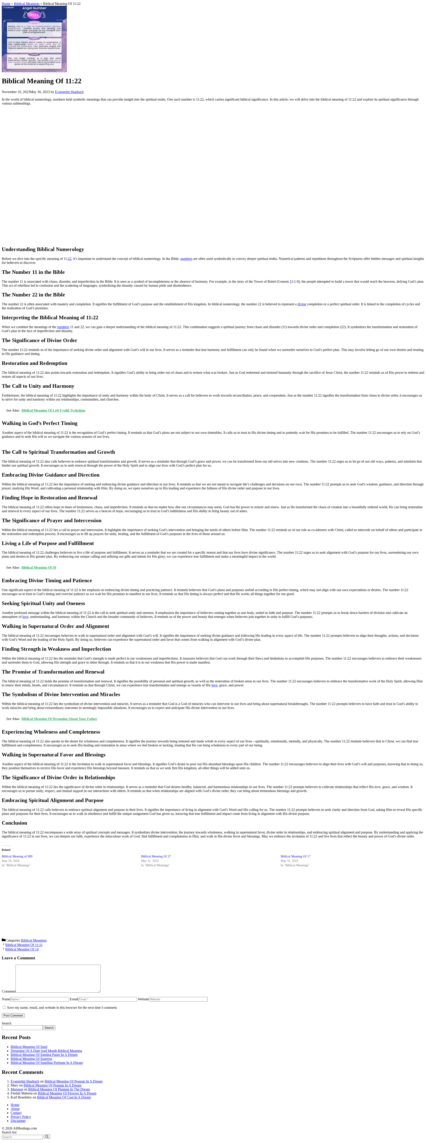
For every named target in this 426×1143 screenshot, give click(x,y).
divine (302, 304)
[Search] (47, 1136)
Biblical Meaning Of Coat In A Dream (64, 1097)
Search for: (9, 1132)
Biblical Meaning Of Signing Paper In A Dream (44, 1055)
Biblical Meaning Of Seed (29, 1047)
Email (74, 999)
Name (6, 999)
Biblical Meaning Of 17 (295, 856)
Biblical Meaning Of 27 (156, 856)
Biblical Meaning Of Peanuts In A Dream (74, 1081)
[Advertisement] (135, 175)
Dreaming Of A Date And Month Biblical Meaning (46, 1051)
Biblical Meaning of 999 (17, 856)
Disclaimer (18, 1121)
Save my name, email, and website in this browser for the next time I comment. (62, 1007)
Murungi (17, 1089)
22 (69, 259)
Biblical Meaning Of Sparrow (31, 1059)
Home (6, 4)
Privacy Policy (21, 1117)
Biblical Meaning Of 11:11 (24, 945)
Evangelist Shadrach (25, 1081)
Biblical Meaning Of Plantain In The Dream (59, 1089)
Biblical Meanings (26, 4)
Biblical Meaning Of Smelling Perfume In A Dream (47, 1063)
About (15, 1109)
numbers (186, 259)
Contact (16, 1113)
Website (143, 999)
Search (6, 1023)
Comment (9, 991)
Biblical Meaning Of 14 (22, 949)
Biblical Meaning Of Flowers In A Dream (67, 1093)
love (25, 617)
